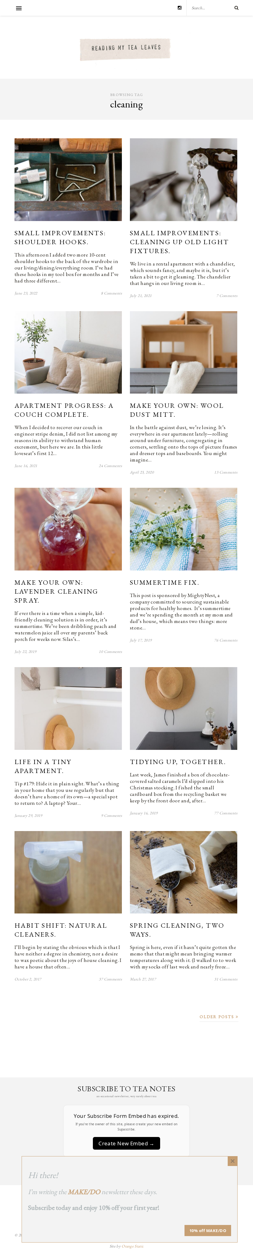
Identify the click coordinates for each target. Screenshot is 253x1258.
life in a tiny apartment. (43, 766)
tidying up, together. (178, 761)
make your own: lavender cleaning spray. (56, 591)
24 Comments (110, 465)
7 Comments (226, 295)
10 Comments (110, 651)
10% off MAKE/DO (207, 1230)
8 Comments (111, 293)
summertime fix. (164, 582)
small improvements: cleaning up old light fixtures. (179, 241)
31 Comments (225, 979)
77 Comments (225, 813)
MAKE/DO (84, 1191)
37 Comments (110, 979)
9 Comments (111, 815)
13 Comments (225, 472)
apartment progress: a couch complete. (64, 410)
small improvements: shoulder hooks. (60, 237)
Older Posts (218, 1016)
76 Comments (225, 640)
